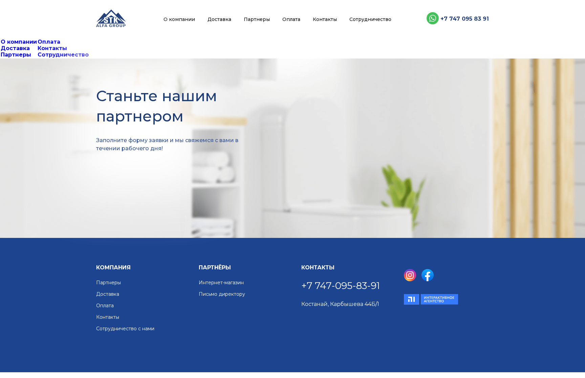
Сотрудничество (370, 19)
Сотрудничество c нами (125, 329)
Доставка (219, 19)
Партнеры (257, 19)
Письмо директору (222, 294)
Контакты (325, 19)
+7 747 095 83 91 (464, 19)
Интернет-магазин (221, 283)
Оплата (291, 19)
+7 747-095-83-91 (340, 285)
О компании (179, 19)
